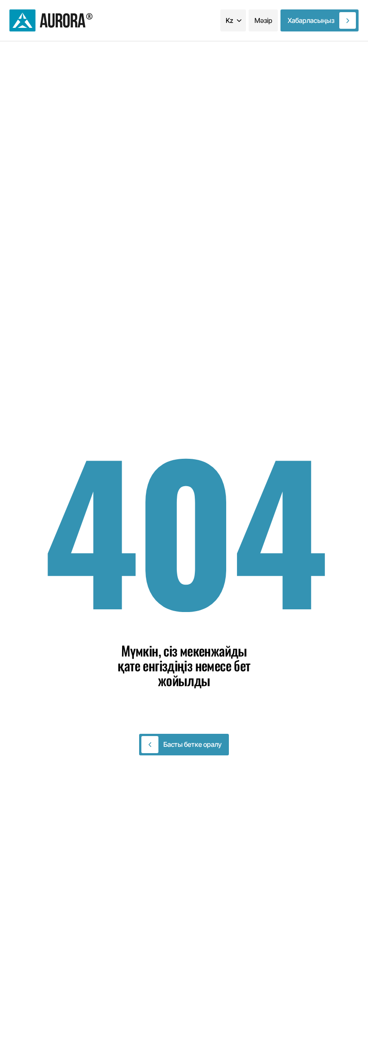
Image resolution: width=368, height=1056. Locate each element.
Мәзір (263, 20)
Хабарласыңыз (311, 20)
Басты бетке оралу (192, 744)
